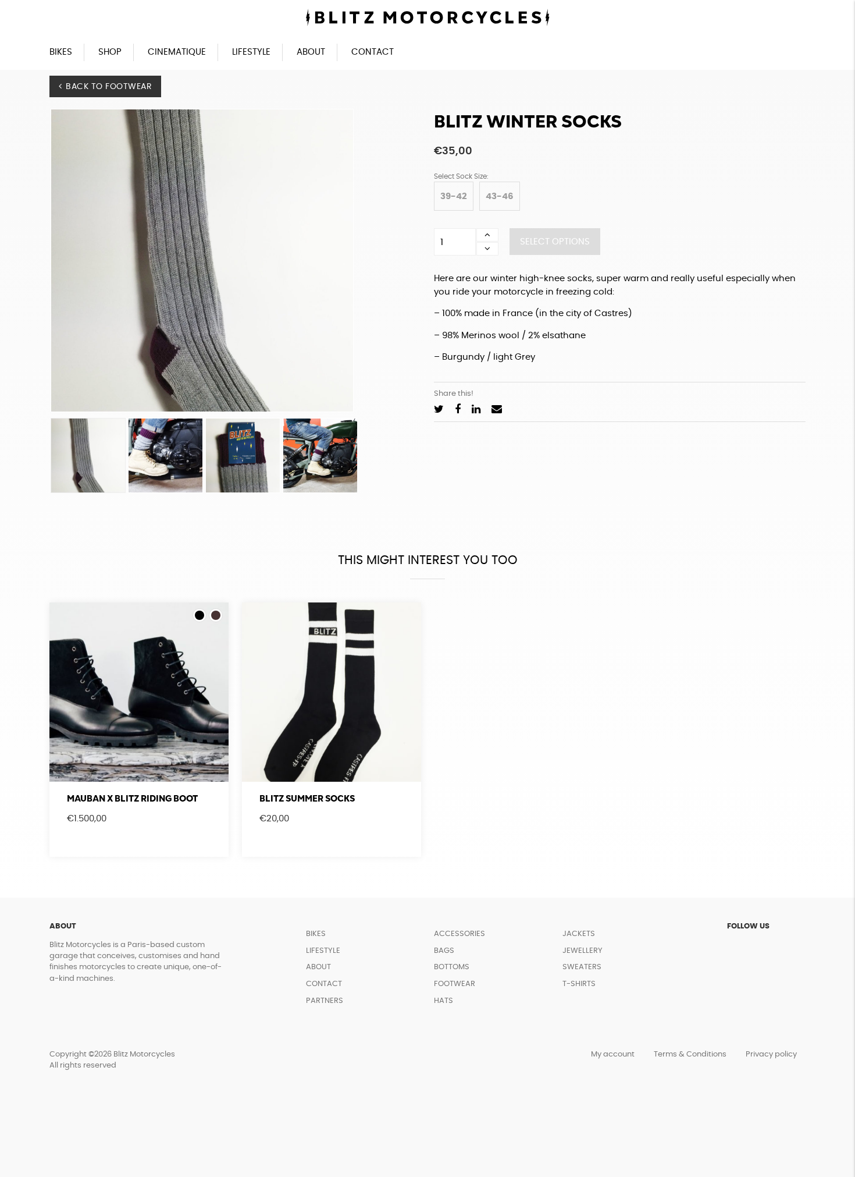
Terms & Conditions (690, 1054)
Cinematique (177, 52)
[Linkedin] (476, 410)
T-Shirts (579, 984)
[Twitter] (439, 410)
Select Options (555, 241)
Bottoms (451, 967)
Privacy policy (771, 1054)
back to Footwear (109, 87)
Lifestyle (251, 52)
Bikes (60, 52)
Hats (443, 1001)
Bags (444, 951)
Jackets (578, 934)
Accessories (459, 934)
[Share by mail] (496, 410)
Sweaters (581, 967)
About (311, 52)
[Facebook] (458, 410)
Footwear (454, 984)
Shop (110, 52)
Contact (372, 52)
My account (613, 1054)
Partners (324, 1001)
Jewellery (582, 951)
